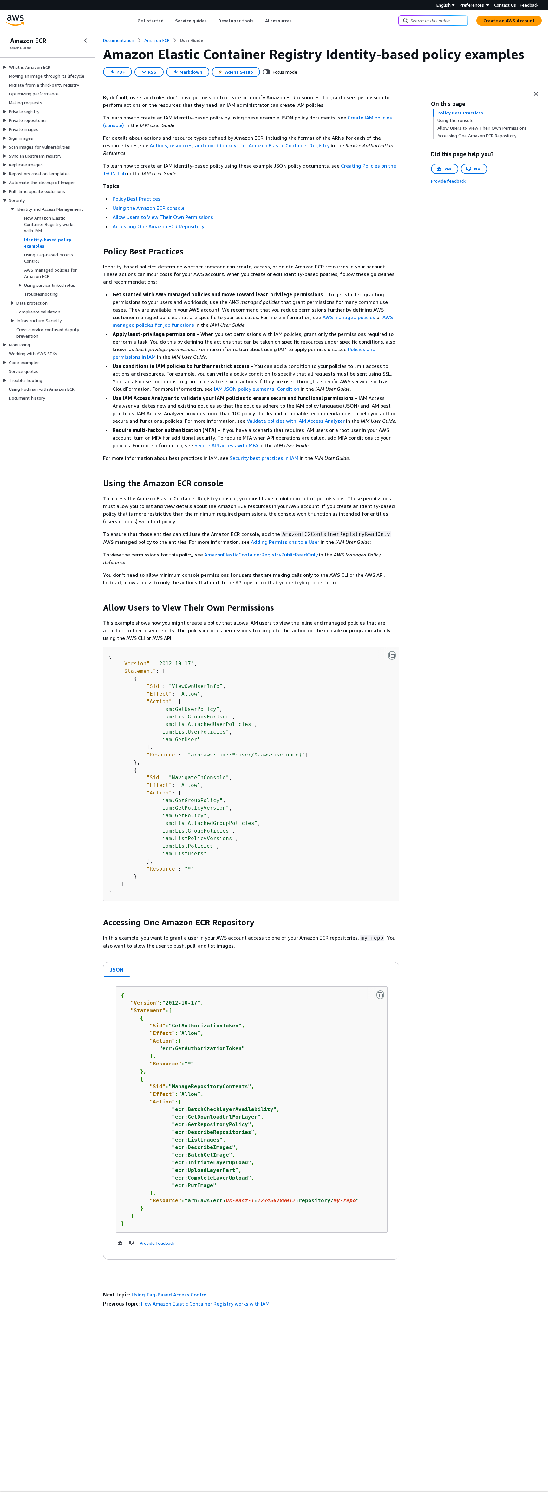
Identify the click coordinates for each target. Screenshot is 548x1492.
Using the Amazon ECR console (149, 208)
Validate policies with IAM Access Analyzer (296, 421)
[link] (191, 40)
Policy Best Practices (136, 199)
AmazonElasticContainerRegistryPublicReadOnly (261, 554)
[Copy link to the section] (98, 251)
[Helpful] (120, 1243)
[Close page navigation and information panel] (536, 94)
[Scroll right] (297, 21)
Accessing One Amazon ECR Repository (158, 226)
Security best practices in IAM (264, 458)
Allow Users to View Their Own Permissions (163, 217)
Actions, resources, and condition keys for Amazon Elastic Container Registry (239, 145)
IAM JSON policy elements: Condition (256, 389)
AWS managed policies (349, 317)
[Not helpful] (131, 1243)
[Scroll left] (133, 21)
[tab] (117, 970)
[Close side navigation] (85, 40)
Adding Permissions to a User (285, 542)
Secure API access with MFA (226, 445)
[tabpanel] (251, 1118)
